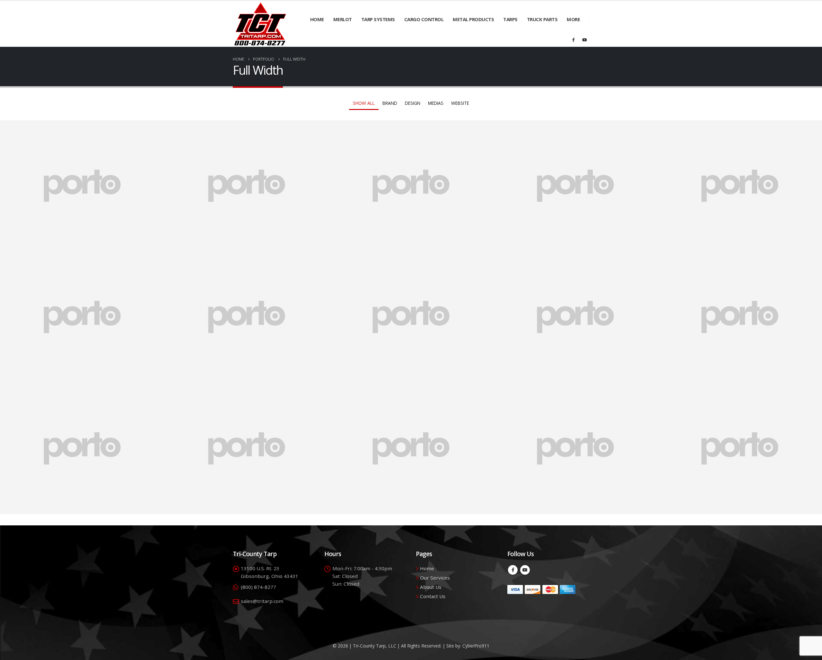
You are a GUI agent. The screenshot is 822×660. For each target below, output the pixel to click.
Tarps (510, 19)
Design (412, 103)
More (573, 19)
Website (460, 103)
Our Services (435, 577)
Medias (435, 103)
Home (317, 19)
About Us (431, 587)
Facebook (513, 570)
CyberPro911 (475, 646)
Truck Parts (542, 19)
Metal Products (473, 19)
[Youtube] (584, 39)
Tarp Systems (378, 19)
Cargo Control (424, 19)
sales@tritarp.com (262, 601)
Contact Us (432, 596)
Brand (389, 103)
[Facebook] (573, 39)
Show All (364, 103)
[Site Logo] (260, 24)
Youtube (525, 570)
